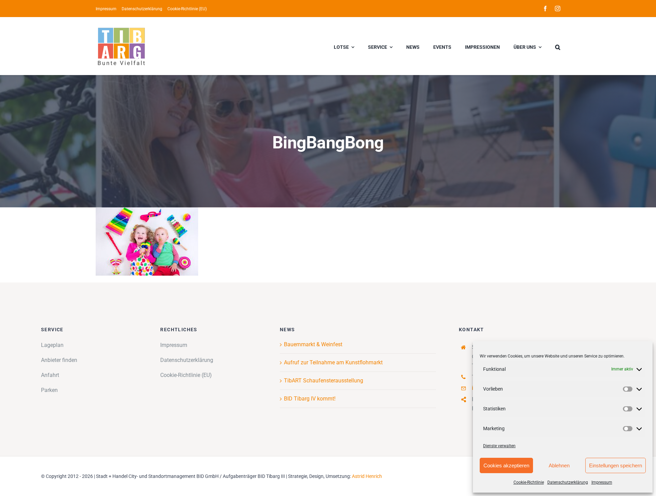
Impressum (601, 482)
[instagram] (557, 8)
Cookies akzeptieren (506, 465)
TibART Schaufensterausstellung (323, 380)
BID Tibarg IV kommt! (310, 398)
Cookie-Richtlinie (529, 482)
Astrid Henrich (367, 476)
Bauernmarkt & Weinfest (313, 344)
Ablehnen (559, 465)
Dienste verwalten (499, 445)
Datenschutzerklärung (567, 482)
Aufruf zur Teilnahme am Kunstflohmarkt (333, 362)
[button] (557, 46)
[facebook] (545, 8)
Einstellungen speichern (615, 465)
